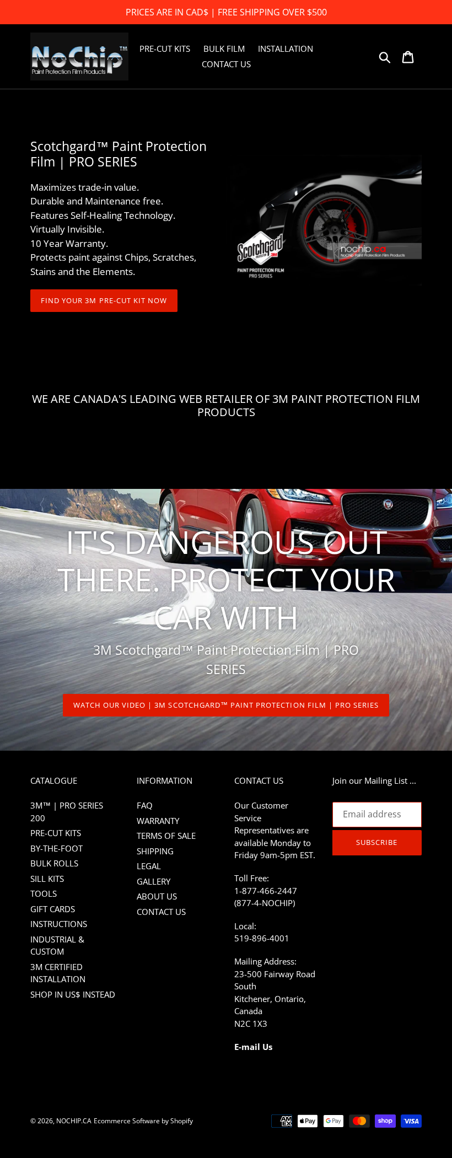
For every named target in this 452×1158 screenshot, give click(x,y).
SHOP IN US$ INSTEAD (72, 994)
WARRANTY (158, 820)
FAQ (145, 805)
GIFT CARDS (52, 908)
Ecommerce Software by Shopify (143, 1120)
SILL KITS (47, 878)
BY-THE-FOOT (56, 848)
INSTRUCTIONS (58, 923)
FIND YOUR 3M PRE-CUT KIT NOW (104, 300)
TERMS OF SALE (166, 835)
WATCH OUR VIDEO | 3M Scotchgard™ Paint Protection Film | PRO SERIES (226, 705)
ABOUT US (157, 896)
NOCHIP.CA (74, 1120)
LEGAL (149, 865)
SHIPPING (155, 851)
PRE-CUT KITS (55, 832)
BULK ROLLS (54, 863)
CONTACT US (161, 911)
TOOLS (43, 893)
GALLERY (153, 881)
